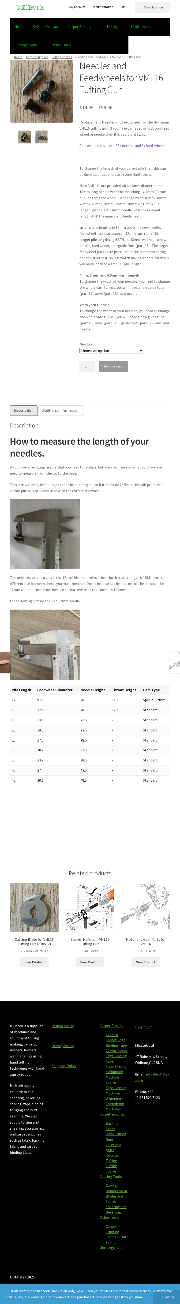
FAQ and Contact (46, 26)
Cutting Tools (26, 44)
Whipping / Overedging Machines (115, 1103)
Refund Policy (63, 1025)
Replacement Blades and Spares (117, 1196)
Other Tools (61, 44)
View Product (34, 962)
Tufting (112, 26)
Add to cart (113, 366)
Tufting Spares (62, 57)
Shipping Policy (64, 1065)
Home (19, 26)
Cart (122, 7)
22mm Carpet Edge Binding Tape (117, 1056)
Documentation (102, 7)
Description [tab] (24, 410)
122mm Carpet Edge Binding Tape (116, 1040)
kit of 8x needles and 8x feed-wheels (136, 145)
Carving (112, 1185)
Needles (85, 344)
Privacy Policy (63, 1045)
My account (77, 7)
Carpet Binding (80, 26)
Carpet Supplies (37, 57)
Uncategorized (111, 1247)
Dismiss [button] (168, 1297)
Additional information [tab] (60, 410)
